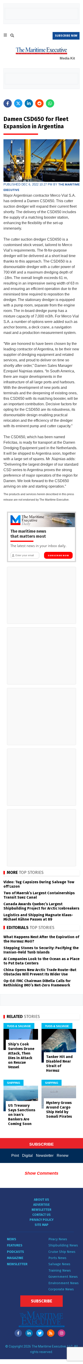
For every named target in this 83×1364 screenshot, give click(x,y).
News (11, 1239)
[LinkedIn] (29, 1333)
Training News (59, 1270)
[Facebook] (18, 1333)
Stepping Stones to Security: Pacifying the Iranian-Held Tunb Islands (41, 950)
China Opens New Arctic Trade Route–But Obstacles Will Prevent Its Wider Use (39, 972)
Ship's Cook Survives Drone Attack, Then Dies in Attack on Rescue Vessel (21, 1055)
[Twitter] (40, 1333)
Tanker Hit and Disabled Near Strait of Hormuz (59, 1064)
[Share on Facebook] (7, 103)
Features (14, 1245)
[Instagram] (61, 1333)
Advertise (41, 1205)
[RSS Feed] (50, 1333)
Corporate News (61, 1289)
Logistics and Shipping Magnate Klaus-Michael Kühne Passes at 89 (38, 917)
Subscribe (41, 1301)
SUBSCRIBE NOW (66, 35)
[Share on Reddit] (39, 103)
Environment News (63, 1283)
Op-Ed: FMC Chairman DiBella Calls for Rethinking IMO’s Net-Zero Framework (37, 983)
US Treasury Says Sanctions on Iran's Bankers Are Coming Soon (21, 1114)
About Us (41, 1200)
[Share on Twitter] (18, 103)
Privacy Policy (41, 1220)
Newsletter (44, 1155)
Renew (62, 1155)
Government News (63, 1277)
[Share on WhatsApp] (50, 103)
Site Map (41, 1225)
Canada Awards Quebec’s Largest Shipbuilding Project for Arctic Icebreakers (41, 906)
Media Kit (67, 58)
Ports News (57, 1258)
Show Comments (41, 1173)
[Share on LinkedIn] (29, 103)
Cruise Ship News (61, 1252)
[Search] (12, 36)
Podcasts (15, 1252)
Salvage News (59, 1264)
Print (15, 1155)
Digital (27, 1155)
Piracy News (57, 1239)
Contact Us (41, 1215)
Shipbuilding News (63, 1245)
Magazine (15, 1258)
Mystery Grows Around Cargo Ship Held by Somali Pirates (59, 1110)
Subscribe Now (58, 555)
